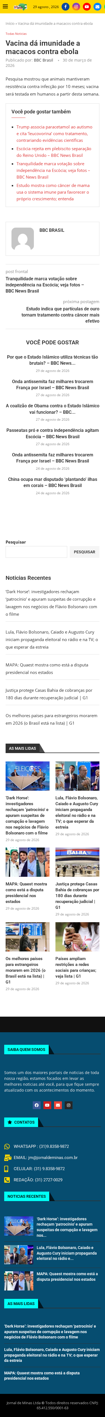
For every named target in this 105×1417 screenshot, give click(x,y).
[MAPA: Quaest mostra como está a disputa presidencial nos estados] (28, 862)
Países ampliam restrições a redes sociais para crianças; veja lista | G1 (75, 967)
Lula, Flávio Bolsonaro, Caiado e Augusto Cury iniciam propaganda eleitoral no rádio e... (67, 1253)
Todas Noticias (16, 33)
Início (10, 23)
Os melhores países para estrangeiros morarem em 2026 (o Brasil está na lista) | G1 (25, 970)
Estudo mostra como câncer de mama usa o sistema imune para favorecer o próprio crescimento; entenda (53, 191)
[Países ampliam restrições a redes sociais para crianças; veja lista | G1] (77, 936)
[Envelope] (58, 1105)
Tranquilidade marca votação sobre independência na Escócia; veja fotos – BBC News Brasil (53, 170)
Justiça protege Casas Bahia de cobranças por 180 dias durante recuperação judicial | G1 (77, 896)
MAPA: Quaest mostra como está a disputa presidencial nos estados (26, 893)
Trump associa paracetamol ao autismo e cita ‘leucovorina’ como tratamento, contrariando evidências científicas (54, 133)
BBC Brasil (43, 60)
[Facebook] (65, 7)
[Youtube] (87, 7)
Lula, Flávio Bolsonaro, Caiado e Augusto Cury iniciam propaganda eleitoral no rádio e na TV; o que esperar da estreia (52, 639)
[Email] (97, 7)
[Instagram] (76, 7)
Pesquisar (16, 542)
